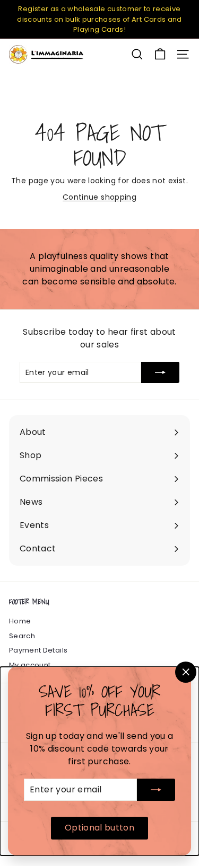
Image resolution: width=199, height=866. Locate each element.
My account (30, 665)
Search (22, 636)
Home (20, 621)
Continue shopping (99, 197)
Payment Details (38, 650)
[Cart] (160, 54)
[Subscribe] (156, 790)
